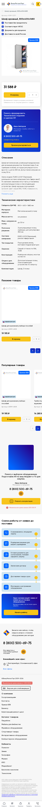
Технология (6, 773)
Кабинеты (6, 744)
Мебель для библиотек (11, 724)
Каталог (12, 806)
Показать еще (7, 194)
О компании (7, 694)
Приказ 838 (6, 705)
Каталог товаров (10, 717)
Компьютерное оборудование (14, 739)
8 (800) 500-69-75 (13, 136)
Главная (4, 806)
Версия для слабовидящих (18, 688)
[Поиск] (33, 4)
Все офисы (7, 669)
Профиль (29, 806)
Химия (4, 751)
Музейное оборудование (12, 728)
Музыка (4, 759)
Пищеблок (6, 721)
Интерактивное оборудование (14, 735)
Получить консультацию (24, 501)
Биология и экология (10, 770)
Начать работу (21, 612)
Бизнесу (5, 708)
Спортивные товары (10, 732)
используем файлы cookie (16, 787)
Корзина (20, 806)
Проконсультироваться (21, 145)
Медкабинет (7, 766)
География (6, 755)
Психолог (5, 748)
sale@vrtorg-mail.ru (11, 140)
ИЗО (3, 762)
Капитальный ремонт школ (13, 712)
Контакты (5, 701)
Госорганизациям (9, 697)
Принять (10, 797)
